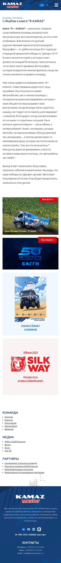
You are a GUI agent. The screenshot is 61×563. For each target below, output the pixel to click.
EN (47, 5)
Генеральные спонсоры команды (21, 463)
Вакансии (9, 429)
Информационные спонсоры (19, 469)
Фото (7, 448)
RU (42, 5)
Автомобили (11, 426)
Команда (7, 18)
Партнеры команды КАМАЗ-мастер (21, 466)
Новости (9, 420)
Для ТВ (8, 451)
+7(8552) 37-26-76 (33, 550)
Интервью (17, 18)
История (9, 417)
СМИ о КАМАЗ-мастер (15, 441)
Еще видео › (47, 240)
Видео (8, 444)
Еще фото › (48, 199)
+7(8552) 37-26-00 (35, 547)
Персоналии (10, 423)
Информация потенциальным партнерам (24, 472)
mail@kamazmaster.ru (33, 553)
